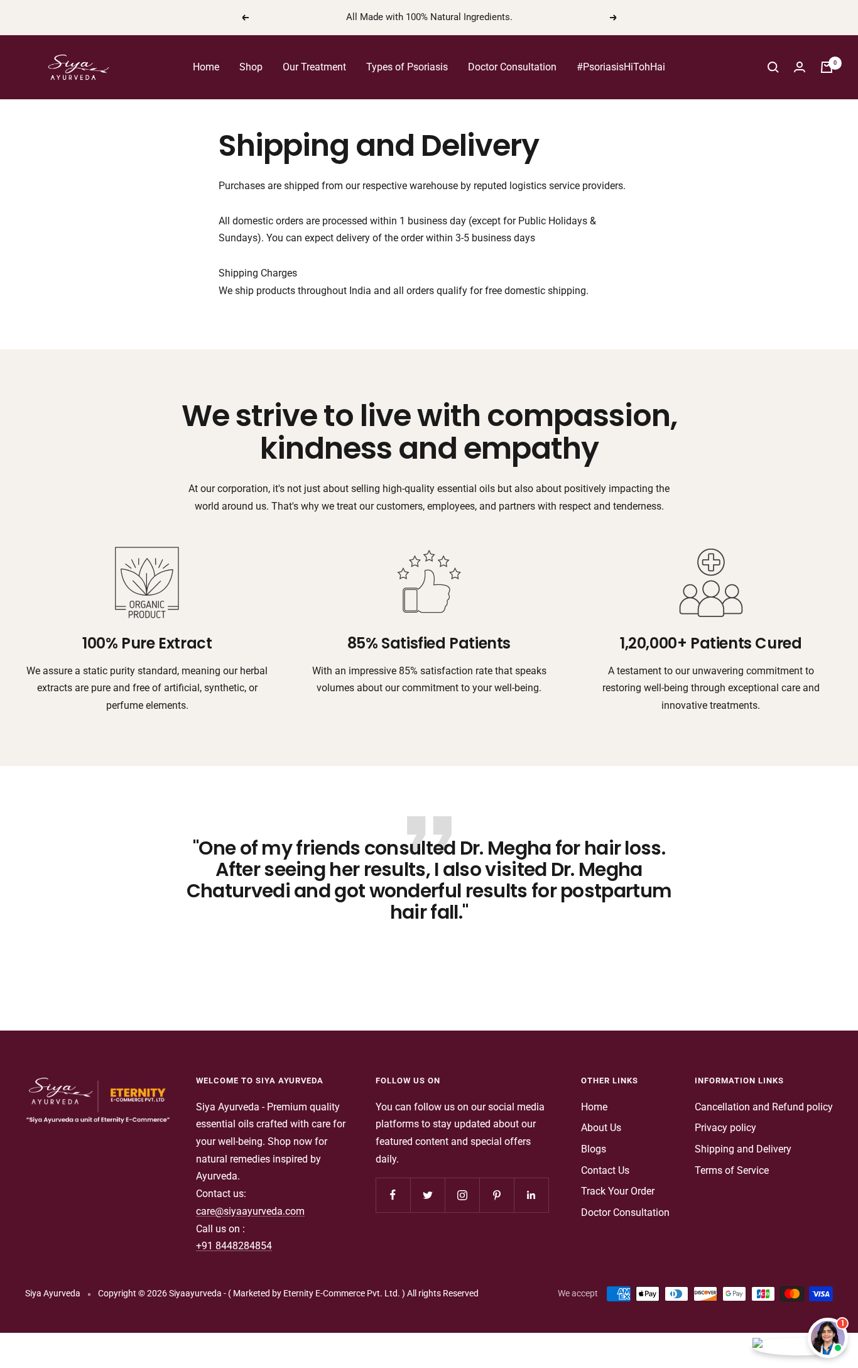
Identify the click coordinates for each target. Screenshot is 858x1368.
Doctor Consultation (512, 67)
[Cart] (826, 67)
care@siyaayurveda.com (250, 1211)
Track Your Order (617, 1191)
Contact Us (605, 1170)
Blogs (593, 1149)
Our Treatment (314, 67)
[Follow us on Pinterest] (496, 1195)
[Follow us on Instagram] (462, 1195)
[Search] (773, 67)
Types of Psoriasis (407, 67)
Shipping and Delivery (743, 1149)
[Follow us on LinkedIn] (531, 1195)
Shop (251, 67)
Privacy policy (725, 1128)
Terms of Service (732, 1170)
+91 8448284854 (234, 1246)
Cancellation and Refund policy (764, 1107)
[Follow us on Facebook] (393, 1195)
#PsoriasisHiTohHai (621, 67)
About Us (601, 1128)
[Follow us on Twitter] (427, 1195)
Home (206, 67)
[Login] (799, 67)
